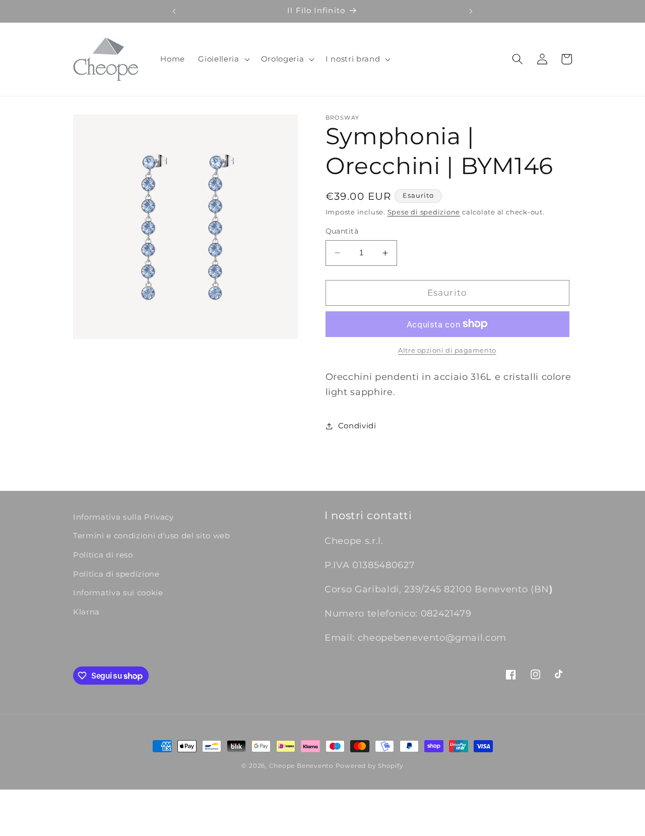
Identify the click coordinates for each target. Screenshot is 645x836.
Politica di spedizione (116, 574)
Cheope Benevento (301, 765)
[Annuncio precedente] (174, 11)
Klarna (86, 612)
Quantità (342, 231)
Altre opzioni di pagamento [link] (447, 350)
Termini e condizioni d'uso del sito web (151, 536)
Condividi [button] (357, 425)
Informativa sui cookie (118, 593)
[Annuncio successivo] (471, 11)
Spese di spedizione (424, 212)
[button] (222, 59)
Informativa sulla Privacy (123, 517)
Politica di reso (103, 555)
